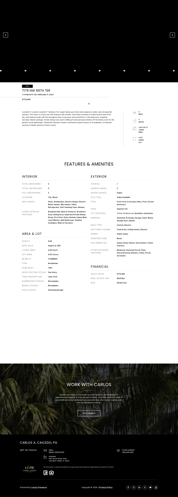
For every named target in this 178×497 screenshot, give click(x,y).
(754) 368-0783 (127, 452)
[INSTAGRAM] (134, 487)
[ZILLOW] (156, 487)
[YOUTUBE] (150, 487)
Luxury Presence (39, 487)
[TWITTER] (145, 487)
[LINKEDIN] (139, 487)
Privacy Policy (105, 487)
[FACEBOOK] (128, 487)
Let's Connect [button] (89, 413)
